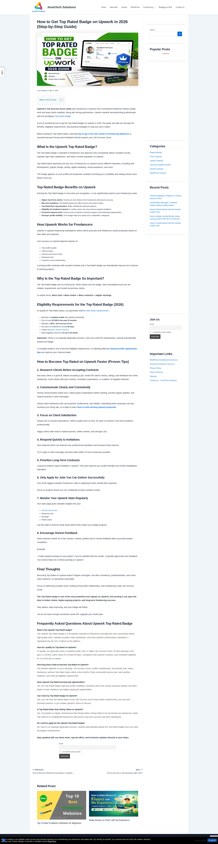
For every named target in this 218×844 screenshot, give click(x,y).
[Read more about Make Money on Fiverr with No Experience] (113, 803)
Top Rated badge (63, 116)
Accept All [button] (212, 840)
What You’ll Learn (47, 100)
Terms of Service (156, 372)
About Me (114, 7)
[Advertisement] (166, 99)
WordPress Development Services (163, 360)
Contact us (180, 7)
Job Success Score (49, 510)
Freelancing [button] (148, 7)
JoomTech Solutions (61, 7)
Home (103, 7)
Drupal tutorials (156, 152)
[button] (154, 7)
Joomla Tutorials (156, 161)
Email (61, 744)
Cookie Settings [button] (200, 840)
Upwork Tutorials (156, 169)
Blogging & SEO (165, 7)
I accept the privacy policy (71, 752)
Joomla (124, 7)
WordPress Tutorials (158, 173)
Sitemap (153, 376)
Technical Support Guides (160, 165)
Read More (52, 841)
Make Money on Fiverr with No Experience (109, 820)
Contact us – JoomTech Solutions (163, 380)
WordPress (135, 7)
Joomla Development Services (162, 364)
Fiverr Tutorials (156, 157)
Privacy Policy (155, 368)
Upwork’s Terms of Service (58, 330)
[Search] (179, 34)
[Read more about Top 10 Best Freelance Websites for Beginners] (61, 805)
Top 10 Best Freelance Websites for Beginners (59, 823)
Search (152, 30)
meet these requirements (97, 311)
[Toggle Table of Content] (60, 100)
